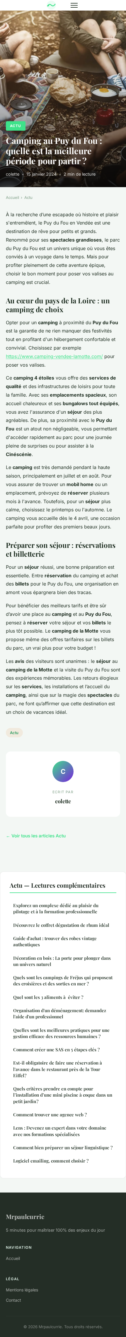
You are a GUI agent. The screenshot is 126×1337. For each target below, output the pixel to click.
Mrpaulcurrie (25, 1216)
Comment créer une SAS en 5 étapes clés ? (56, 1049)
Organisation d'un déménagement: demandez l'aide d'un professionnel (59, 1013)
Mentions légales (22, 1289)
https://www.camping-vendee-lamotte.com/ (54, 356)
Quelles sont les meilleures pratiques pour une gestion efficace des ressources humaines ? (61, 1033)
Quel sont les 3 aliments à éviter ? (48, 997)
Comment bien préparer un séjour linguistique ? (63, 1147)
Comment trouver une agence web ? (50, 1115)
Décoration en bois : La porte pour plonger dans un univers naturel (62, 961)
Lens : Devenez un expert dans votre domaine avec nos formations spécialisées (59, 1131)
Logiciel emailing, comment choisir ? (50, 1161)
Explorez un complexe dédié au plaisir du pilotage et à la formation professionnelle (55, 908)
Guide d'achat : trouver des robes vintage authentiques (55, 941)
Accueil (12, 197)
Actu (15, 126)
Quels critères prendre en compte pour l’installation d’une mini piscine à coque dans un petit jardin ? (62, 1095)
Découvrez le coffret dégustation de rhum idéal (61, 925)
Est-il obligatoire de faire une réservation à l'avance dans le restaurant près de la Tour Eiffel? (57, 1069)
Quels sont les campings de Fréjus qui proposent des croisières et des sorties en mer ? (63, 981)
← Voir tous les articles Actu (36, 836)
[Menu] (74, 5)
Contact (13, 1300)
